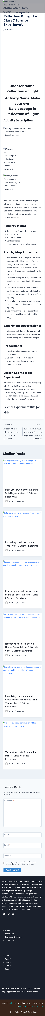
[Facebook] (4, 914)
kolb (12, 501)
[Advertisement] (22, 57)
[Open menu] (40, 6)
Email (7, 845)
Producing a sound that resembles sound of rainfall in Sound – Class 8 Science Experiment (22, 595)
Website (7, 856)
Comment (9, 801)
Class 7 (7, 959)
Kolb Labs (12, 1003)
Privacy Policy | (15, 1012)
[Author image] (6, 501)
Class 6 (7, 956)
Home (7, 930)
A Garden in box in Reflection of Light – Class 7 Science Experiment (11, 432)
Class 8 (7, 962)
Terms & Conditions (28, 1012)
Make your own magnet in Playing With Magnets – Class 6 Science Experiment (21, 493)
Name (7, 834)
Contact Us (9, 940)
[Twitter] (9, 914)
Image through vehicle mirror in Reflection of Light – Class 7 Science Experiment (33, 432)
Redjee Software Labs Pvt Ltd (31, 1007)
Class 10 (8, 969)
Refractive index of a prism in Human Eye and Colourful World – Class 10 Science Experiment (21, 647)
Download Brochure (13, 937)
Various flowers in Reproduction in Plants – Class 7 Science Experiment (22, 756)
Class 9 (7, 965)
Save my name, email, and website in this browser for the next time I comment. (21, 863)
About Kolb (9, 934)
